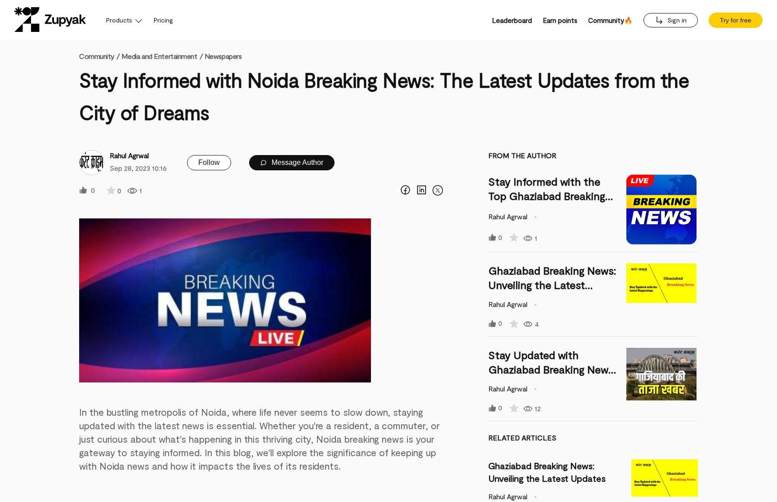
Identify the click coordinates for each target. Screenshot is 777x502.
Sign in (676, 20)
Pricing (163, 20)
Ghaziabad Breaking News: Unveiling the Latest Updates (552, 285)
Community (99, 56)
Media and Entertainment (159, 56)
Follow (209, 162)
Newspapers (223, 56)
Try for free (735, 20)
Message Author (296, 162)
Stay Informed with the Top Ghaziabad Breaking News (546, 196)
